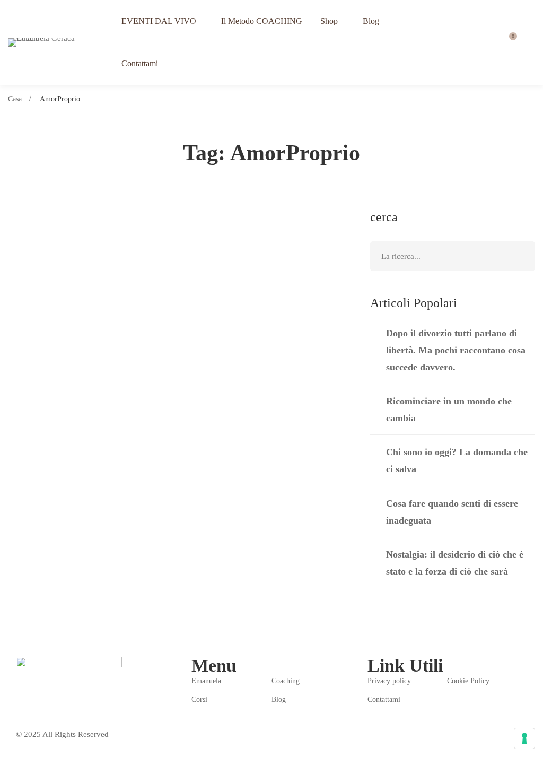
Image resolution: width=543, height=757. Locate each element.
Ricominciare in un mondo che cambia (449, 409)
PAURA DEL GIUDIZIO (80, 260)
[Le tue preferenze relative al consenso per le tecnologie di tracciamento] (524, 738)
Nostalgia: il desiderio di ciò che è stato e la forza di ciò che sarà (454, 563)
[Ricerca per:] (452, 256)
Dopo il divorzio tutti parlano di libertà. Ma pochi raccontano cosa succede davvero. (456, 350)
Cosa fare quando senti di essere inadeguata (452, 512)
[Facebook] (20, 703)
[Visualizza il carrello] (509, 42)
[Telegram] (45, 703)
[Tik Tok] (70, 703)
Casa (15, 99)
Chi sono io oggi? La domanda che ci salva (457, 460)
